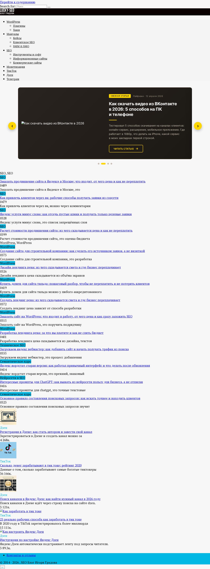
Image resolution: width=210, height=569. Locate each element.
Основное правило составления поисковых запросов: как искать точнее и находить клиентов (70, 398)
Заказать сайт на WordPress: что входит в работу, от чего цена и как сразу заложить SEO (66, 316)
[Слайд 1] (98, 164)
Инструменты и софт (27, 54)
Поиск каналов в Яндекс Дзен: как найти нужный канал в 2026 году (50, 499)
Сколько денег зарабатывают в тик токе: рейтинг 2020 (41, 465)
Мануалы (13, 34)
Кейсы (17, 38)
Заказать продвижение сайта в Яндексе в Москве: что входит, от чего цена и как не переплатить (73, 181)
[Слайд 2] (103, 164)
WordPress (13, 22)
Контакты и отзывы (21, 555)
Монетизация (16, 67)
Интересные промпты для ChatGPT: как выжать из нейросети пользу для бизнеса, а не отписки (71, 382)
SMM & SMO (21, 46)
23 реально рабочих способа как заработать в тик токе (41, 519)
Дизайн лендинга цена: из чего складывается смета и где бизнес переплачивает (60, 267)
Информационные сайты (30, 58)
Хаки (16, 30)
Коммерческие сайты (27, 62)
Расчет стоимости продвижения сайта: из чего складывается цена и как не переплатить (66, 230)
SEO (9, 50)
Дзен (10, 75)
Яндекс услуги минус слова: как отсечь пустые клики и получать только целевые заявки (66, 214)
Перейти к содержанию (17, 2)
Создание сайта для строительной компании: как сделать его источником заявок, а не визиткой (72, 251)
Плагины (19, 26)
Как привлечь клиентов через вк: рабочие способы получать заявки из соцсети (59, 198)
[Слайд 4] (111, 164)
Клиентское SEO (24, 42)
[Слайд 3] (108, 164)
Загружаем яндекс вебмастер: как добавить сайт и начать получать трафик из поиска (64, 349)
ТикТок (12, 71)
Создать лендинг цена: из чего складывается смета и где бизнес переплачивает (60, 300)
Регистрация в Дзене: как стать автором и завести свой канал (46, 432)
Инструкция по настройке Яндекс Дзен (29, 540)
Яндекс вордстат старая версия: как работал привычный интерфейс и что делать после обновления (75, 365)
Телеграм (13, 79)
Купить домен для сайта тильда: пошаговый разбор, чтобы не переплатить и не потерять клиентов (75, 284)
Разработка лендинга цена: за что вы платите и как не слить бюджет (52, 333)
